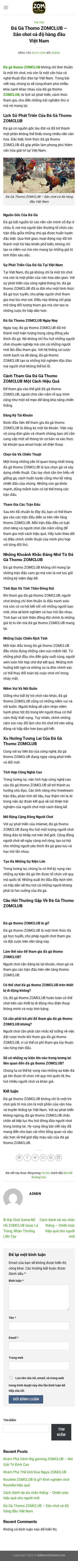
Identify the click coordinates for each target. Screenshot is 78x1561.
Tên (12, 1318)
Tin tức (39, 22)
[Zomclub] (39, 7)
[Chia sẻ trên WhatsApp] (19, 1157)
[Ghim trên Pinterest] (50, 1157)
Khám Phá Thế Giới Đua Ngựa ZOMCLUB (34, 1472)
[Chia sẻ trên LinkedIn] (58, 1157)
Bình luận (16, 1281)
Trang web (16, 1358)
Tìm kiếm (9, 1420)
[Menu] (5, 7)
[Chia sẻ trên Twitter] (35, 1157)
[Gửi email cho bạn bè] (43, 1157)
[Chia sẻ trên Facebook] (27, 1157)
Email (13, 1338)
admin (56, 52)
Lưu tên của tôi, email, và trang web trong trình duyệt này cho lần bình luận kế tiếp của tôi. (37, 1384)
